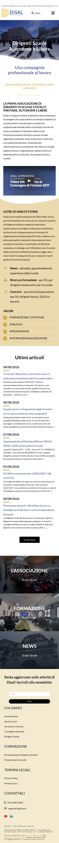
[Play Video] (29, 180)
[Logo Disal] (12, 9)
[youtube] (5, 816)
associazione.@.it (14, 837)
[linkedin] (11, 816)
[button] (29, 317)
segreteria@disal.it (33, 835)
